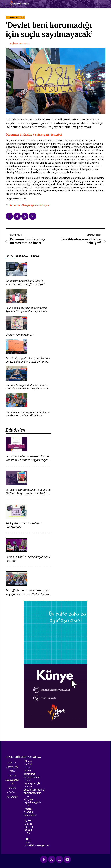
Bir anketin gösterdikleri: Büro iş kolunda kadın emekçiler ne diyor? (25, 282)
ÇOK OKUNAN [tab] (22, 256)
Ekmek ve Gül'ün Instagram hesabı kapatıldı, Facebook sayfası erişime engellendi (28, 460)
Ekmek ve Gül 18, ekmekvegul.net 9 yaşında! (28, 558)
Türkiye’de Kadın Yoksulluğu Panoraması (23, 525)
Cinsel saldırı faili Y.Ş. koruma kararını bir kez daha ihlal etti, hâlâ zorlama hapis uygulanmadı (28, 361)
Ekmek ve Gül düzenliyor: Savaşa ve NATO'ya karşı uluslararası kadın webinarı (28, 493)
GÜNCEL (12, 762)
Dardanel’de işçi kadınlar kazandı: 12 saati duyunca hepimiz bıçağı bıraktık (27, 386)
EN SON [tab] (10, 256)
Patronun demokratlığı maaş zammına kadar (27, 241)
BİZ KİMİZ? (12, 797)
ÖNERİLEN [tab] (35, 256)
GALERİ (12, 788)
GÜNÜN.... (12, 792)
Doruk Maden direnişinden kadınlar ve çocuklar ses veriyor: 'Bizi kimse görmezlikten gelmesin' (27, 415)
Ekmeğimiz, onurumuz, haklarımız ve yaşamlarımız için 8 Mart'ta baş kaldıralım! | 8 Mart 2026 (27, 594)
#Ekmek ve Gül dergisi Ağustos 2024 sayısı (29, 205)
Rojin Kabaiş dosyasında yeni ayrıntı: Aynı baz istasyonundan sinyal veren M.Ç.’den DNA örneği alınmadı (27, 311)
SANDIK (12, 775)
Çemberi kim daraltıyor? (20, 334)
